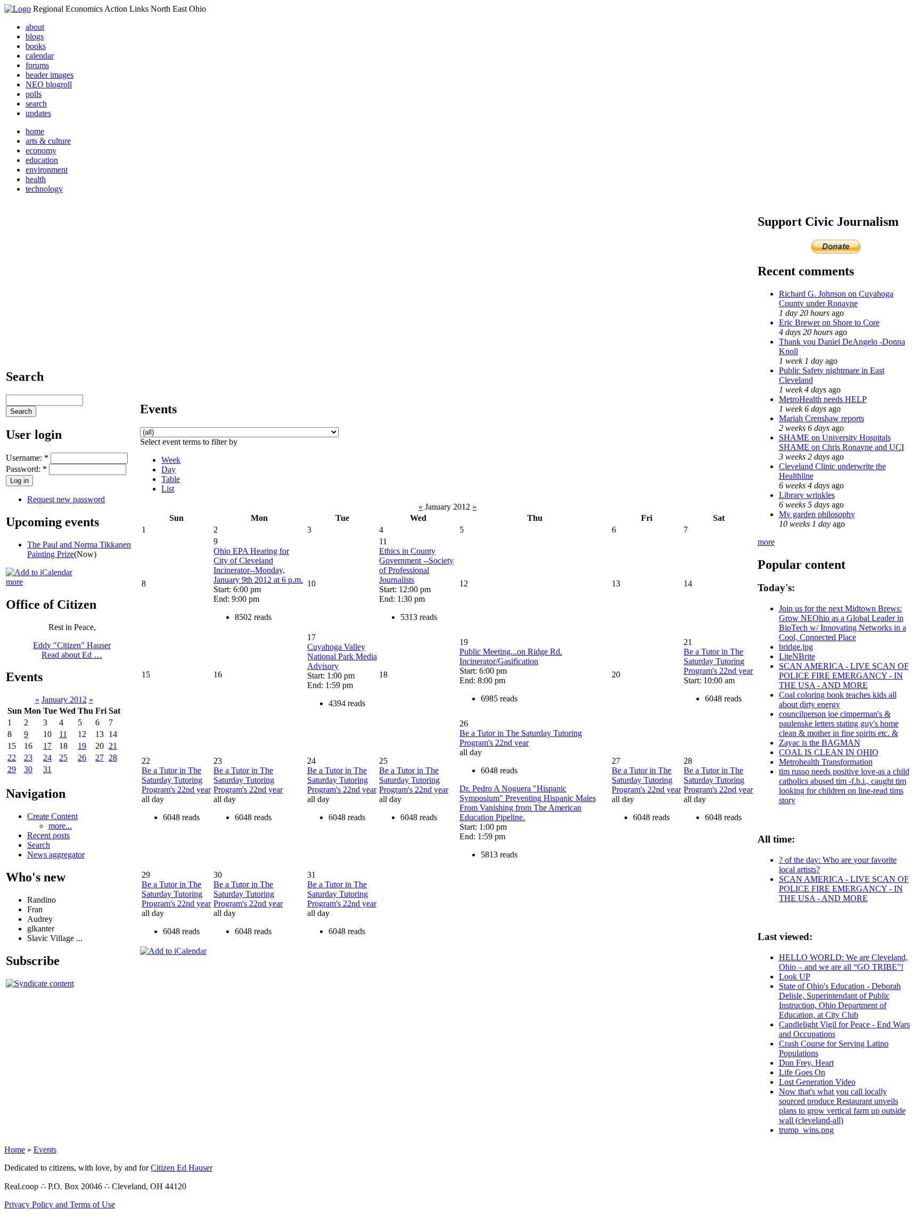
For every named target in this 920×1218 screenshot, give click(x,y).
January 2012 (64, 699)
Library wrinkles (807, 495)
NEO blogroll (49, 84)
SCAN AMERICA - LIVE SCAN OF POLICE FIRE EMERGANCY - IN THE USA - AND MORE (844, 675)
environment (47, 169)
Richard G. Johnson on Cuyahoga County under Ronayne (836, 298)
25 (63, 757)
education (42, 160)
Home (14, 1149)
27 (99, 757)
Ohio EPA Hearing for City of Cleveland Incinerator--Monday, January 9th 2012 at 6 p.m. (258, 565)
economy (41, 150)
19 (82, 745)
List (167, 488)
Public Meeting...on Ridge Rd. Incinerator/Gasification (510, 656)
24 (47, 757)
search (36, 103)
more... (60, 825)
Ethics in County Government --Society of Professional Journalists (416, 565)
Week (170, 459)
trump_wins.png (806, 1129)
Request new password (66, 499)
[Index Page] (17, 8)
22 (11, 757)
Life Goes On (802, 1072)
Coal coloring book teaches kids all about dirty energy (838, 699)
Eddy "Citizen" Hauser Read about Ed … (72, 650)
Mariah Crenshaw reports (821, 418)
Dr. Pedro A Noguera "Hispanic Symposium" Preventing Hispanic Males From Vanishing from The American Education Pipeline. (527, 803)
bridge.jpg (796, 646)
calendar (40, 55)
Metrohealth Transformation (826, 761)
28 (113, 757)
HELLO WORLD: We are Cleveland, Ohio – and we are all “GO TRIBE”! (843, 962)
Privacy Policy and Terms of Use (59, 1204)
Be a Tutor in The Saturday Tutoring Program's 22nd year (718, 661)
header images (49, 74)
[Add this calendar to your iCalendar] (39, 572)
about (35, 26)
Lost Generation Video (817, 1081)
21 (113, 745)
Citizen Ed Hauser (181, 1167)
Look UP (794, 976)
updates (38, 113)
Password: (26, 468)
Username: (27, 457)
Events (45, 1149)
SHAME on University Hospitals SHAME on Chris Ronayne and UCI (841, 442)
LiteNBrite (797, 656)
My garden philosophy (817, 514)
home (35, 131)
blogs (35, 36)
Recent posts (48, 835)
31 (47, 769)
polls (34, 94)
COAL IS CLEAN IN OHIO (828, 752)
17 (47, 745)
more (14, 581)
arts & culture (48, 140)
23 (28, 757)
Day (168, 469)
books (36, 46)
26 (82, 757)
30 (28, 769)
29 (11, 769)
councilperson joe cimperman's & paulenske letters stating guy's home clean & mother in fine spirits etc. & (839, 723)
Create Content (52, 816)
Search (38, 844)
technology (44, 188)
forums (37, 65)
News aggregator (56, 854)
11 (63, 734)
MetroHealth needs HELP (823, 399)
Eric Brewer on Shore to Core (829, 322)
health (36, 179)
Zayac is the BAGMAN (819, 742)
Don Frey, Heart (806, 1062)
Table (170, 479)
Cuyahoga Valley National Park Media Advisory (342, 656)
